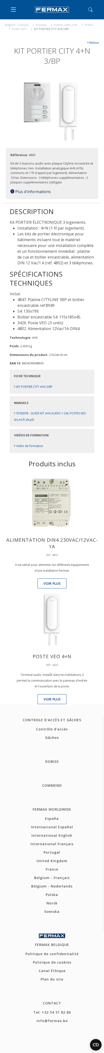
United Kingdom (52, 860)
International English (51, 835)
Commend (52, 785)
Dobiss (52, 761)
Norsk (52, 903)
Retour (93, 42)
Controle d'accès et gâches (52, 720)
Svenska (51, 911)
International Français (52, 844)
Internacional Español (52, 827)
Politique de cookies (52, 962)
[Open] (14, 9)
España (52, 818)
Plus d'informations (32, 191)
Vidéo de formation (28, 446)
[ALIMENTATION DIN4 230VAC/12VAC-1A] (52, 502)
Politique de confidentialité (52, 954)
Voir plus (52, 583)
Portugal (52, 852)
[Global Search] (90, 10)
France (52, 869)
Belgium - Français (17, 25)
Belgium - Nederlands (52, 886)
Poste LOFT (19, 29)
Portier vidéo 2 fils (65, 25)
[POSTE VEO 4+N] (52, 618)
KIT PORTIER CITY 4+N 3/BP (33, 387)
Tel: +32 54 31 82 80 (52, 1012)
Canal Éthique (52, 970)
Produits (41, 25)
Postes (89, 25)
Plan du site (52, 979)
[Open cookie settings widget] (96, 1045)
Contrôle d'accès (52, 729)
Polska (52, 894)
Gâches (52, 737)
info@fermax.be (52, 1020)
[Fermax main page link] (52, 9)
